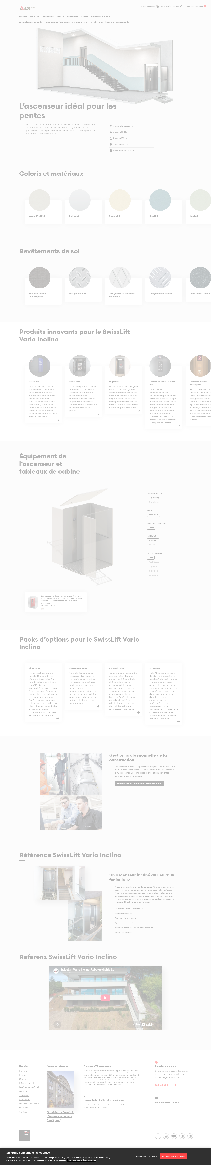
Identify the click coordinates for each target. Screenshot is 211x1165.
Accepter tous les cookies (173, 1156)
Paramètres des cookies (147, 1156)
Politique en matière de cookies (82, 1160)
